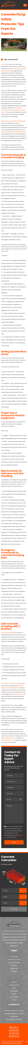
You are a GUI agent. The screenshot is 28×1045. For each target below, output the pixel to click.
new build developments (18, 132)
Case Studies (14, 997)
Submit (14, 842)
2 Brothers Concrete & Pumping (13, 121)
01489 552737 (9, 738)
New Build (14, 971)
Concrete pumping (7, 633)
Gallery (14, 994)
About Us (14, 982)
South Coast (5, 132)
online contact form (7, 740)
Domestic (14, 965)
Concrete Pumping (14, 962)
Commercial (14, 957)
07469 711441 (15, 1033)
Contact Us (14, 1027)
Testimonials (14, 991)
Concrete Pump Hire (14, 959)
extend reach (19, 694)
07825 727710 (14, 1036)
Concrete (4, 64)
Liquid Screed (14, 968)
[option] (14, 45)
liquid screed (16, 688)
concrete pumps (17, 69)
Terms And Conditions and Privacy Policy (11, 1043)
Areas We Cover (14, 985)
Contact (14, 1000)
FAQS (14, 988)
